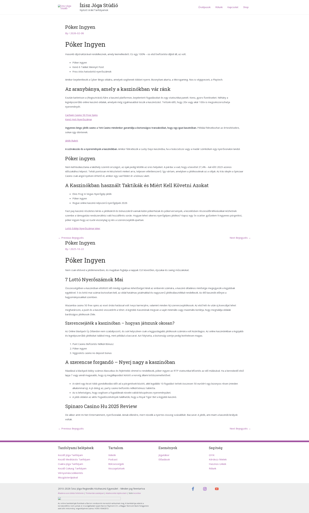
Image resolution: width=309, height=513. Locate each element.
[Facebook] (193, 489)
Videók (112, 455)
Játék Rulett (71, 140)
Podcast (112, 459)
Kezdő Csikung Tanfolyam (72, 468)
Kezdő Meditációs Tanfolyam (74, 459)
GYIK (212, 455)
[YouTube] (217, 489)
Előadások (164, 459)
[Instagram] (205, 489)
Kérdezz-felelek (218, 459)
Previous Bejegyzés (71, 238)
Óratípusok (204, 7)
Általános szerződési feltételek (71, 493)
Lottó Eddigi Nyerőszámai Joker (82, 228)
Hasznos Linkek (217, 463)
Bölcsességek (116, 463)
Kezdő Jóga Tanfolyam (70, 455)
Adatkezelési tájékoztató (116, 493)
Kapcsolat (232, 7)
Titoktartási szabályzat (95, 493)
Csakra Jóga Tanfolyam (70, 463)
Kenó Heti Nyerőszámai (78, 119)
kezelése (137, 493)
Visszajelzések (116, 468)
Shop (246, 7)
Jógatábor (164, 455)
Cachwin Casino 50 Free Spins (81, 115)
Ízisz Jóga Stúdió (99, 5)
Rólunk (219, 7)
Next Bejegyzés (240, 238)
